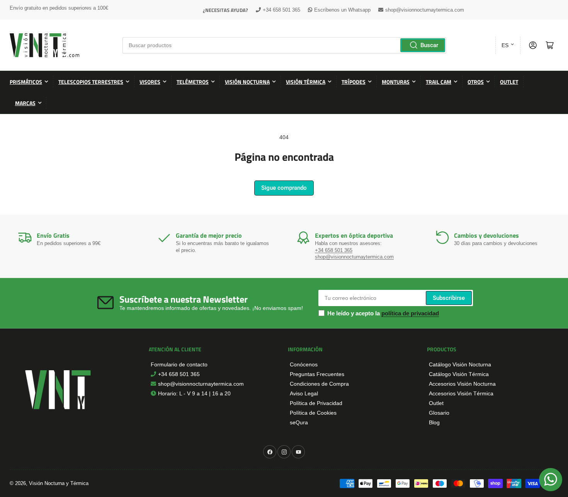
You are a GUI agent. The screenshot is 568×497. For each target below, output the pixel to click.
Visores (149, 82)
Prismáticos (26, 82)
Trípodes (354, 82)
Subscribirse (449, 297)
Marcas (25, 103)
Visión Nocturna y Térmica (58, 483)
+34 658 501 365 (281, 10)
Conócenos (304, 364)
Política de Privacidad (316, 403)
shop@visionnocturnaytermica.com (424, 10)
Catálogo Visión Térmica (459, 374)
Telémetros (193, 82)
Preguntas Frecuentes (317, 374)
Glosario (439, 413)
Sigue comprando (284, 187)
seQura (299, 422)
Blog (434, 422)
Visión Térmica (305, 82)
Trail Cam (438, 82)
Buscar (429, 45)
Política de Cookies (313, 413)
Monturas (396, 82)
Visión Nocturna (247, 82)
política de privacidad (410, 313)
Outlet (509, 82)
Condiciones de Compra (319, 384)
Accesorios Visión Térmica (461, 393)
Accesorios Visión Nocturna (462, 384)
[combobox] (284, 45)
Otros (476, 82)
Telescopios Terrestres (90, 82)
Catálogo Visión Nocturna (460, 364)
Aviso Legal (304, 393)
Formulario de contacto (179, 364)
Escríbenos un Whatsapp (342, 10)
